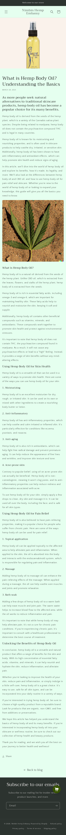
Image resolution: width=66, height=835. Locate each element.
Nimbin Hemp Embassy (21, 824)
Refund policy (56, 824)
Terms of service (34, 828)
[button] (6, 11)
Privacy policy (18, 828)
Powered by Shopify (39, 824)
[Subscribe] (56, 805)
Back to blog (35, 770)
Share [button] (9, 756)
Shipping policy (50, 828)
